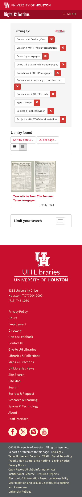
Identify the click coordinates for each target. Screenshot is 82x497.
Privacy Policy (18, 311)
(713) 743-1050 (18, 300)
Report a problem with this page (28, 452)
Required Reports (48, 474)
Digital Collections (16, 14)
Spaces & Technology (23, 406)
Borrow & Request (21, 393)
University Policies (19, 492)
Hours (12, 318)
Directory (14, 330)
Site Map (14, 381)
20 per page (46, 140)
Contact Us (16, 343)
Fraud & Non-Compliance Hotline (29, 461)
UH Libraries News (21, 368)
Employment (17, 324)
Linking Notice (61, 461)
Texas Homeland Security (24, 456)
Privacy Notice (17, 465)
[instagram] (33, 432)
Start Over (60, 31)
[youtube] (44, 432)
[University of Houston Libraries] (41, 267)
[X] (23, 432)
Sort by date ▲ (22, 140)
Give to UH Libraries (22, 349)
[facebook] (12, 432)
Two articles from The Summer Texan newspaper (33, 198)
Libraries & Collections (24, 355)
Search (13, 387)
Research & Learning (22, 400)
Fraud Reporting (62, 456)
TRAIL (45, 456)
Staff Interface (18, 419)
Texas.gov (57, 452)
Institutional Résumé (21, 474)
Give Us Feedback (20, 337)
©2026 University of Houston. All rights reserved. (38, 447)
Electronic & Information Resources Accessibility (38, 478)
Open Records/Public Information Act (31, 470)
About (12, 412)
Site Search (16, 374)
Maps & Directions (21, 362)
